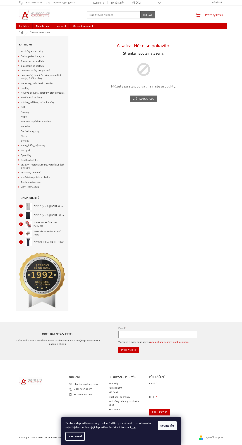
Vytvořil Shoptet (214, 437)
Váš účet (136, 2)
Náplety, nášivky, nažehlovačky (37, 102)
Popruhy (25, 126)
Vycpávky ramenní (30, 172)
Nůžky (24, 117)
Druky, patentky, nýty (32, 56)
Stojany (25, 141)
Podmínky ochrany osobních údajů (124, 403)
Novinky (25, 112)
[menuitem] (24, 26)
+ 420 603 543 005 (83, 389)
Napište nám (117, 2)
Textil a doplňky (29, 160)
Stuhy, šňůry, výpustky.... (34, 145)
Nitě (23, 107)
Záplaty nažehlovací (31, 182)
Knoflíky (25, 88)
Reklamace (115, 409)
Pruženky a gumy (30, 131)
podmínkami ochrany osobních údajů (169, 342)
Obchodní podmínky (119, 397)
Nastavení (75, 436)
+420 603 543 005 (83, 394)
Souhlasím (167, 426)
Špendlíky (26, 155)
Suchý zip (26, 150)
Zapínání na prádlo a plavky (35, 177)
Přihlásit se (128, 349)
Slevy (24, 136)
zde (133, 427)
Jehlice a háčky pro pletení (35, 70)
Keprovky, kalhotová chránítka (37, 83)
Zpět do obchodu (143, 98)
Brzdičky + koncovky (32, 51)
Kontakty (98, 2)
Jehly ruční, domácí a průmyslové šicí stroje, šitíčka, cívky (41, 77)
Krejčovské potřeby (31, 97)
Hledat (147, 14)
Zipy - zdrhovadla (30, 187)
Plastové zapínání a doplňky (36, 121)
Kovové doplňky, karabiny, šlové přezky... (43, 93)
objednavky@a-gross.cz (87, 384)
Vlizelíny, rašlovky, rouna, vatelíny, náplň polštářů (42, 166)
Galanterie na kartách (32, 61)
